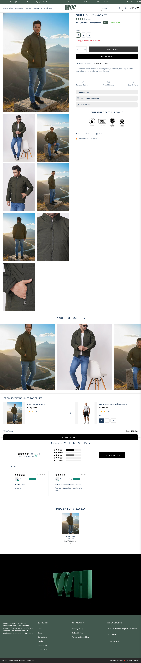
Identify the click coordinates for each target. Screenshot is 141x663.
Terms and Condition (80, 637)
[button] (112, 8)
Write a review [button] (112, 455)
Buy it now (106, 56)
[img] (20, 475)
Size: (101, 415)
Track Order (43, 649)
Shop (40, 633)
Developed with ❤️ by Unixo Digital (124, 660)
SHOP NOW (81, 2)
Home (40, 629)
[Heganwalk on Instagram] (108, 648)
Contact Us (42, 645)
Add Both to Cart (70, 437)
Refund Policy (77, 633)
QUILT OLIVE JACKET (70, 537)
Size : (79, 31)
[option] (36, 62)
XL (89, 35)
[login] (125, 8)
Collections (42, 637)
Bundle (40, 641)
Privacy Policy (77, 629)
